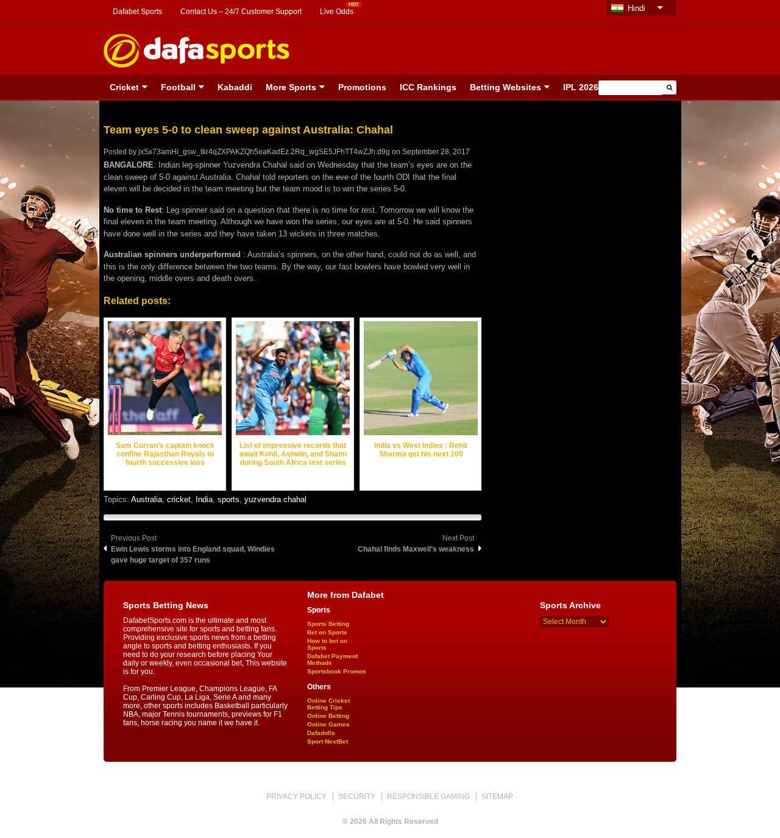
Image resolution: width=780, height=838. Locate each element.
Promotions (362, 87)
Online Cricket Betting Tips (328, 704)
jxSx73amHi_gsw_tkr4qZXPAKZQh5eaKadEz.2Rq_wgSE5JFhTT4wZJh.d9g (264, 151)
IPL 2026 (580, 87)
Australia (146, 499)
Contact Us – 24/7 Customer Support (241, 11)
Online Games (328, 724)
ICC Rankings (428, 87)
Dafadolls (321, 733)
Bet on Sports (327, 632)
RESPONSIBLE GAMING (428, 796)
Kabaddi (235, 87)
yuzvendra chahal (275, 499)
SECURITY (356, 796)
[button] (669, 87)
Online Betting (328, 715)
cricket (179, 499)
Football (178, 87)
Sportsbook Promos (336, 671)
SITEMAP (497, 796)
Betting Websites (505, 87)
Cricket (124, 87)
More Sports (291, 87)
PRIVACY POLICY (296, 796)
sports (228, 499)
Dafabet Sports (137, 11)
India (204, 499)
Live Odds (336, 11)
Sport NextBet (327, 741)
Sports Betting (328, 623)
